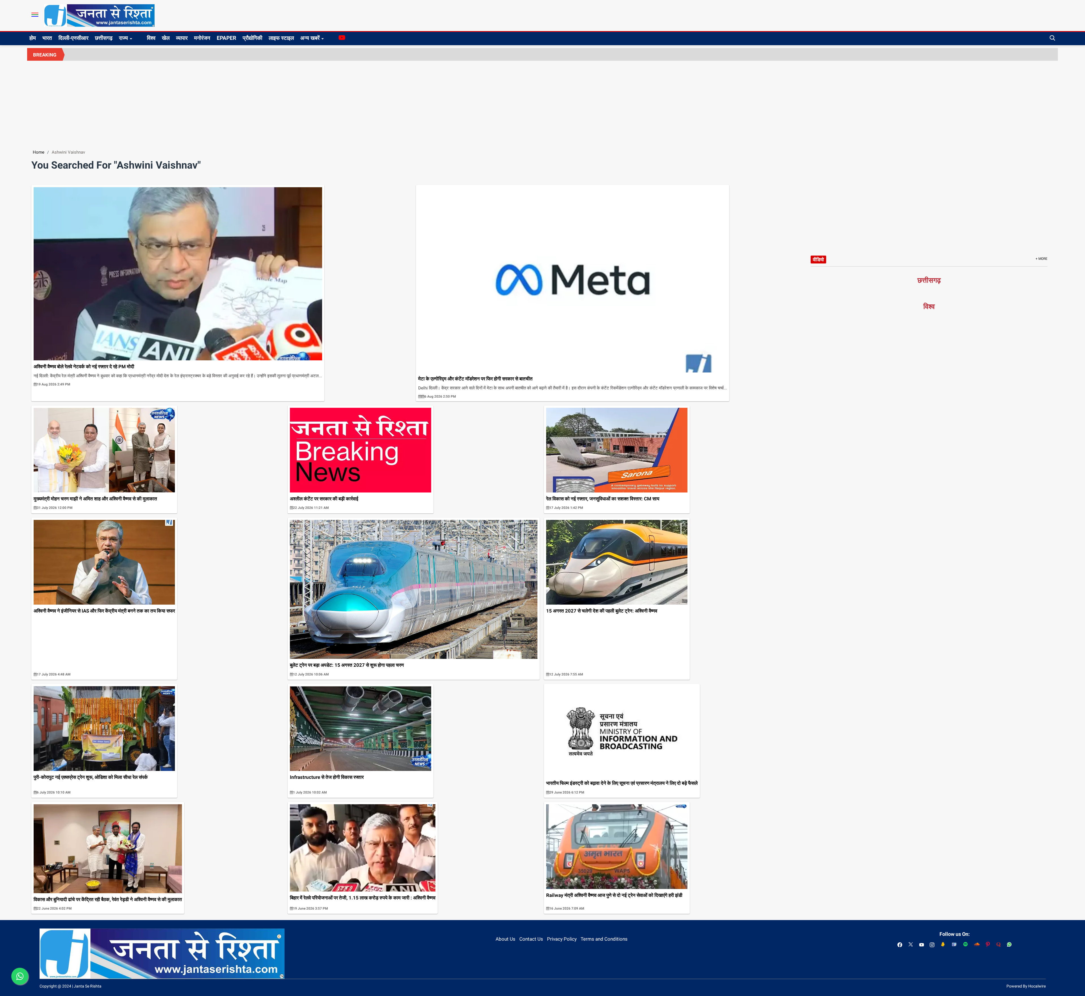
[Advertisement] (542, 103)
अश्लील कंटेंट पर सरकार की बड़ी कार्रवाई (324, 499)
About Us (505, 939)
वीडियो (818, 259)
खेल (166, 38)
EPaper (226, 38)
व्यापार (182, 38)
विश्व (151, 38)
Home (38, 152)
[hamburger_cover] (34, 15)
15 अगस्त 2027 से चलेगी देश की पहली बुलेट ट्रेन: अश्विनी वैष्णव (601, 611)
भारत (47, 38)
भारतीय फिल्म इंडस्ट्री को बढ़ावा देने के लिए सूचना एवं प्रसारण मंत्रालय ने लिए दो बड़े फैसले (622, 783)
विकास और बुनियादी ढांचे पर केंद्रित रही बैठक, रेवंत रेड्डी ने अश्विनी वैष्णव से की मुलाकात (108, 899)
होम (32, 38)
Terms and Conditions (604, 939)
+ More (1041, 259)
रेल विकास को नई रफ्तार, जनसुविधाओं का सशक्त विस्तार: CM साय (602, 499)
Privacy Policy (562, 939)
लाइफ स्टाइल (281, 38)
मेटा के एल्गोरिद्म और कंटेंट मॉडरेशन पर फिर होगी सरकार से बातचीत (475, 379)
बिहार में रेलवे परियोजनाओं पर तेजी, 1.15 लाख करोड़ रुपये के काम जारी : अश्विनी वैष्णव (362, 898)
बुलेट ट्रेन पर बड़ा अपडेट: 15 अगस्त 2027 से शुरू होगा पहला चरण (347, 665)
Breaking (45, 55)
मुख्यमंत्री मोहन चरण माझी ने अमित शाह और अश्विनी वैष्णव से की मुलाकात (95, 499)
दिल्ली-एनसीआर (73, 38)
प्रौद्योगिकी (252, 38)
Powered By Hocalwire (1026, 986)
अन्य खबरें (310, 38)
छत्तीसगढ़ (103, 38)
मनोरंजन (202, 38)
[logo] (99, 15)
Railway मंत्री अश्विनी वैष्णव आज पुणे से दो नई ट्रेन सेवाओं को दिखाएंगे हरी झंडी (614, 895)
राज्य (123, 38)
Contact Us (531, 939)
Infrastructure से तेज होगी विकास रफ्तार (327, 777)
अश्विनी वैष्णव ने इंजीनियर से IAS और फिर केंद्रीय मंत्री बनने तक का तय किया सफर (104, 611)
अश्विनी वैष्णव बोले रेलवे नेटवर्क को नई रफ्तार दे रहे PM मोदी (84, 366)
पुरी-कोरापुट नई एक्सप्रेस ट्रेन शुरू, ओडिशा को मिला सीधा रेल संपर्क (91, 777)
